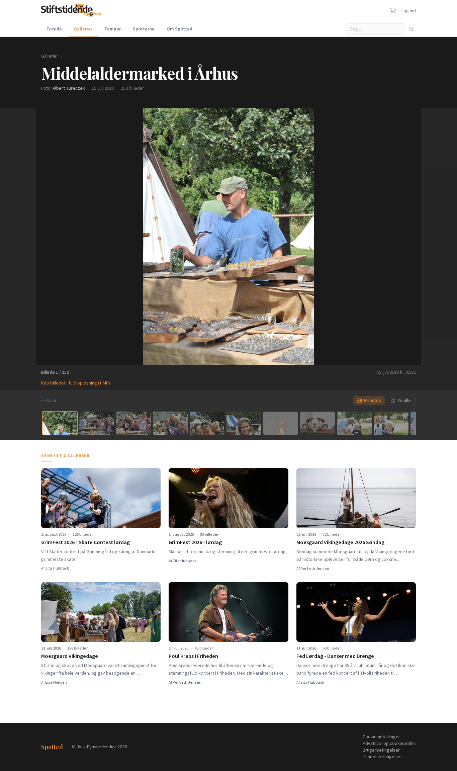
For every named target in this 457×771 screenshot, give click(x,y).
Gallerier (83, 29)
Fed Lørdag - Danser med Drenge (335, 656)
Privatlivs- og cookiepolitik (389, 743)
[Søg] (411, 29)
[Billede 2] (96, 423)
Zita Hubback (57, 568)
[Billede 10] (391, 423)
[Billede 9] (354, 423)
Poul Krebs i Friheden (193, 656)
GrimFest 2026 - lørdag (195, 542)
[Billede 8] (317, 423)
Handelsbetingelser (382, 757)
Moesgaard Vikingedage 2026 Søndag (340, 542)
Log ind (408, 10)
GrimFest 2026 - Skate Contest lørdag (85, 542)
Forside (54, 29)
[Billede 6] (243, 423)
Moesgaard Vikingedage (69, 656)
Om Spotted (179, 29)
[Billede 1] (59, 423)
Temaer (112, 29)
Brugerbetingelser (381, 750)
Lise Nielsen (56, 682)
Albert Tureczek (69, 88)
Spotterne (144, 29)
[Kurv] (392, 10)
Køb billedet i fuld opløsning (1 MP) (75, 383)
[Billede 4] (170, 423)
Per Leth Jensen (314, 569)
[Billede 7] (280, 423)
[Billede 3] (133, 423)
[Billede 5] (207, 423)
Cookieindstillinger (381, 737)
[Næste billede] (408, 236)
